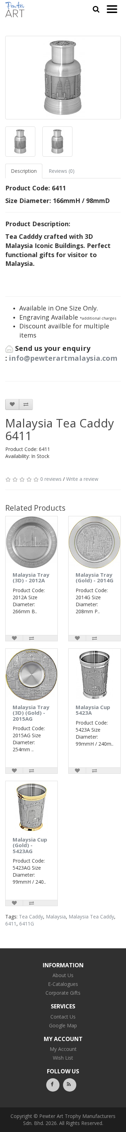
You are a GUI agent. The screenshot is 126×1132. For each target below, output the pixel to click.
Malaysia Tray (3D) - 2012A (31, 577)
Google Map (63, 1025)
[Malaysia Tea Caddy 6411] (63, 77)
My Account (63, 1049)
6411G (26, 923)
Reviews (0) (62, 171)
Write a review (82, 479)
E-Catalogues (63, 984)
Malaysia (56, 916)
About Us (63, 975)
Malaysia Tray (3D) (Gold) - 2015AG (31, 713)
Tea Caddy (31, 916)
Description (24, 171)
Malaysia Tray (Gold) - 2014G (94, 577)
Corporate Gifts (63, 992)
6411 (10, 923)
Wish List (63, 1057)
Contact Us (63, 1016)
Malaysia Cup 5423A (93, 710)
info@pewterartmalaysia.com (63, 358)
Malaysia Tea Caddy (91, 916)
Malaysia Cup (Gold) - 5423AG (30, 845)
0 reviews (51, 479)
